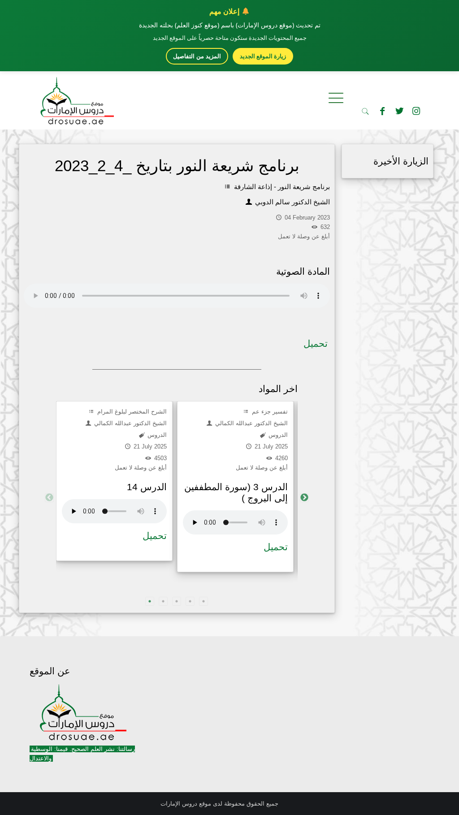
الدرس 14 (147, 487)
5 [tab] (203, 601)
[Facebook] (382, 111)
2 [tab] (163, 601)
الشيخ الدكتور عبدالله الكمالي (129, 423)
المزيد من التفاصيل (197, 56)
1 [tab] (149, 601)
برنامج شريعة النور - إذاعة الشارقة (281, 186)
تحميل (315, 343)
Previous (49, 497)
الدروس (156, 434)
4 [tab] (190, 601)
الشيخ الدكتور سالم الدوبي (291, 202)
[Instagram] (416, 111)
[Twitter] (399, 111)
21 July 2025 (149, 446)
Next (304, 497)
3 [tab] (176, 601)
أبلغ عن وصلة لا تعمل (141, 467)
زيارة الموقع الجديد (263, 56)
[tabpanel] (114, 481)
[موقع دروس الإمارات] (75, 98)
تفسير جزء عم (269, 411)
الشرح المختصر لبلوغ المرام (131, 411)
